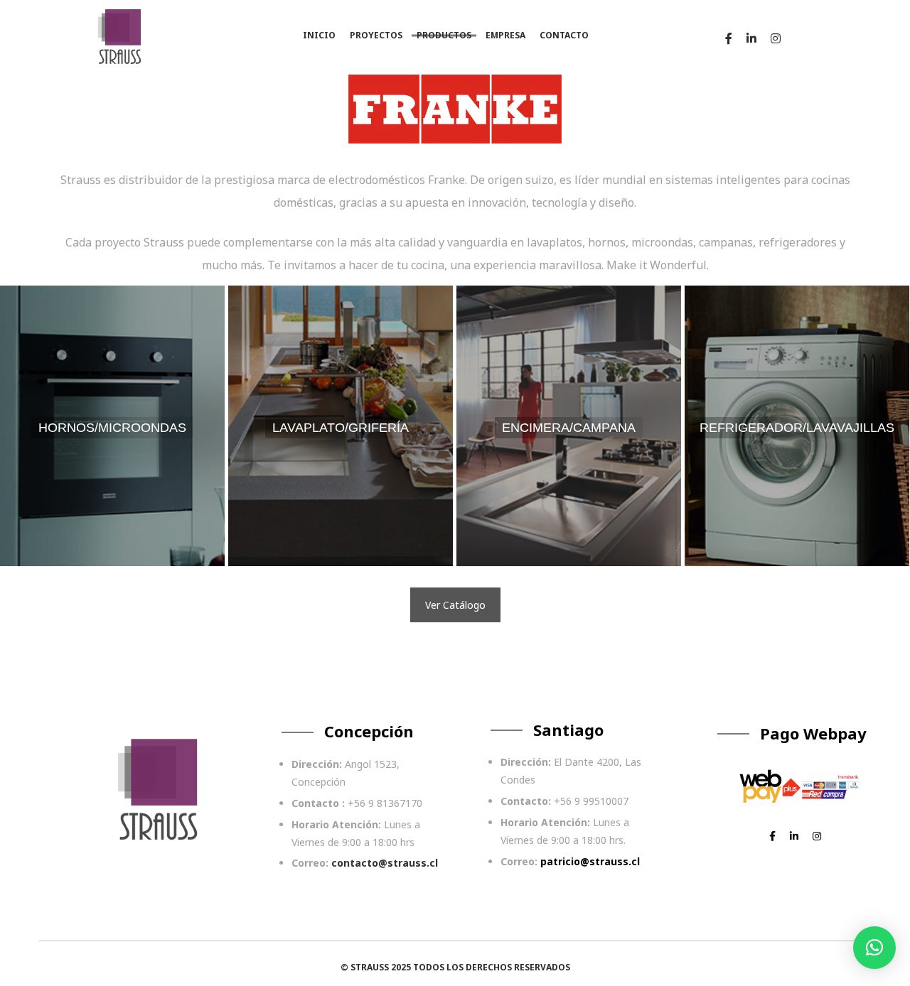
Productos (444, 35)
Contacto (564, 35)
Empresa (505, 35)
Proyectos (376, 35)
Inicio (319, 35)
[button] (874, 947)
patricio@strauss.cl (590, 861)
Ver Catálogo (455, 605)
